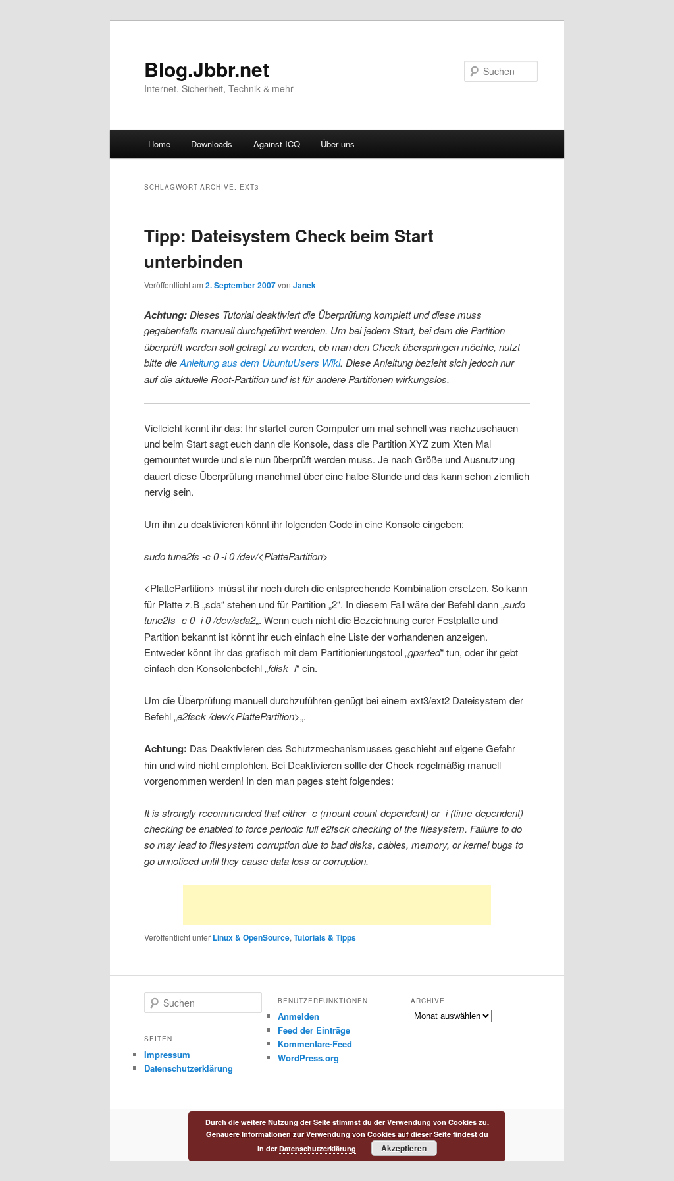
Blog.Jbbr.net (206, 69)
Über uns (338, 144)
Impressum (167, 1054)
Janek (304, 285)
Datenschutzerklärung (188, 1068)
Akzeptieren (404, 1148)
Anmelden (298, 1016)
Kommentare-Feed (315, 1043)
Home (159, 144)
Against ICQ (276, 144)
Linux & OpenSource (251, 937)
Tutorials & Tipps (325, 937)
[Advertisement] (337, 905)
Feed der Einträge (314, 1030)
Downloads (211, 144)
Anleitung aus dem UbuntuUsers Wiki (260, 362)
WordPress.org (308, 1057)
